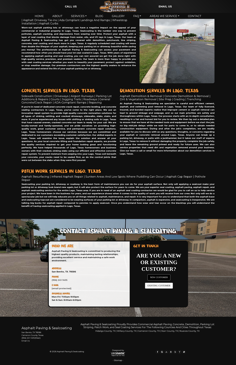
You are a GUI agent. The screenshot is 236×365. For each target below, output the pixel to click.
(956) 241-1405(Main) (31, 338)
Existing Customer (159, 285)
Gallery (118, 16)
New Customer (159, 277)
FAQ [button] (136, 16)
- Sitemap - (118, 360)
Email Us (26, 341)
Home (39, 16)
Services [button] (77, 16)
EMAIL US (165, 6)
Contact (194, 16)
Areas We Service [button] (163, 16)
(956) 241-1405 (59, 280)
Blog (99, 16)
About (57, 16)
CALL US (71, 6)
